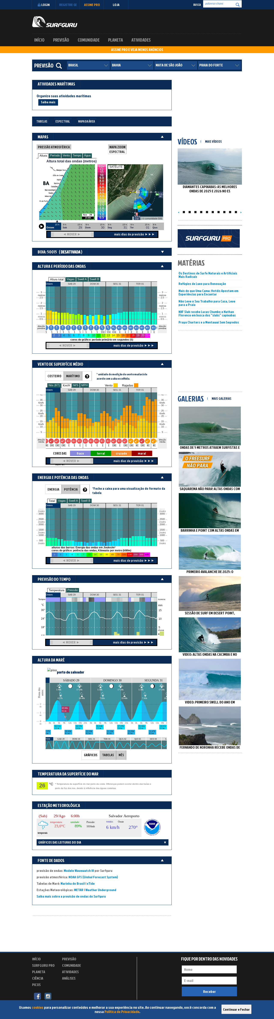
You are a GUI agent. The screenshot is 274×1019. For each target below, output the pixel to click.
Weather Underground (100, 889)
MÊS (121, 755)
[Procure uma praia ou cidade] (59, 66)
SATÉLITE (116, 166)
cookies (37, 1007)
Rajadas (127, 385)
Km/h (162, 424)
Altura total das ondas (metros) (71, 161)
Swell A (82, 279)
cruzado (121, 453)
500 (41, 540)
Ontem (49, 594)
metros (41, 317)
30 (162, 405)
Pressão (72, 590)
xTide (91, 883)
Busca (197, 5)
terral (101, 453)
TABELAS (108, 755)
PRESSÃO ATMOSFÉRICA (54, 147)
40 (162, 395)
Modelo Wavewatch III (79, 870)
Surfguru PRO (43, 965)
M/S (75, 385)
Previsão (61, 40)
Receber (209, 991)
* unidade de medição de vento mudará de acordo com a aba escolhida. (122, 376)
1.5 (41, 308)
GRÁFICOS (90, 755)
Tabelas (41, 121)
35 (162, 400)
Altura (43, 155)
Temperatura (56, 590)
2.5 (41, 297)
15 (162, 421)
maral (142, 453)
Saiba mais (48, 102)
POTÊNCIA (71, 489)
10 (162, 427)
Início (39, 40)
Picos (36, 984)
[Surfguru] (54, 21)
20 (162, 416)
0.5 (41, 319)
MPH (84, 385)
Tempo (77, 155)
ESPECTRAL (117, 151)
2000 (41, 524)
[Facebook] (37, 996)
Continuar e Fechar (236, 1009)
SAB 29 (72, 594)
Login (45, 4)
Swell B (94, 279)
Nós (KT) (54, 385)
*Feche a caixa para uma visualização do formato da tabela (128, 490)
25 (162, 411)
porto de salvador (70, 672)
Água (87, 155)
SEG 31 (117, 594)
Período (55, 155)
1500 (41, 530)
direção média (162, 440)
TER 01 (140, 594)
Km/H (66, 385)
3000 (41, 514)
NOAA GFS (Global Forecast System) (93, 877)
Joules (41, 543)
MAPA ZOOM (117, 147)
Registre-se (68, 4)
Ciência (37, 978)
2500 (41, 519)
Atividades (141, 40)
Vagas (70, 279)
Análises (69, 978)
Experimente (71, 985)
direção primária (41, 327)
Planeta (115, 40)
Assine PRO (92, 4)
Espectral (62, 121)
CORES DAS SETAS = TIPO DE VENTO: (60, 453)
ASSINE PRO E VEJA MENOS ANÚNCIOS (137, 50)
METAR (78, 889)
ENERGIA (53, 489)
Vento (66, 155)
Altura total (57, 279)
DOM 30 (94, 594)
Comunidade (89, 40)
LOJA (116, 4)
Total (52, 501)
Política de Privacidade (121, 1011)
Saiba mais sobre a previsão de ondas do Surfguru (71, 896)
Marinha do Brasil (73, 883)
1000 (41, 535)
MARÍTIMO (73, 376)
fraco (80, 453)
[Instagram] (47, 996)
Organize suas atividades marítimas (64, 96)
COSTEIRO (54, 376)
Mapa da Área (86, 121)
